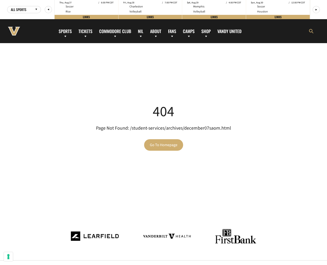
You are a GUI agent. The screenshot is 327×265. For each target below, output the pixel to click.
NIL (140, 31)
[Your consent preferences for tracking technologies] (8, 256)
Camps (189, 31)
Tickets (85, 31)
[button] (48, 9)
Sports (65, 31)
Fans (172, 31)
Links (86, 17)
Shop (206, 31)
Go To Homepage (163, 145)
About (155, 31)
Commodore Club (115, 31)
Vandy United (229, 31)
